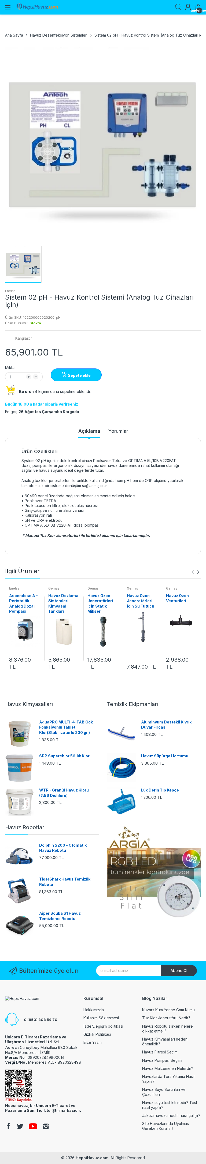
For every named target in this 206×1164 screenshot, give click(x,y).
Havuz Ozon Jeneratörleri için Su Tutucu (140, 600)
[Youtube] (33, 1127)
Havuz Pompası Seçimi (162, 1060)
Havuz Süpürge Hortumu (164, 756)
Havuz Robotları (25, 827)
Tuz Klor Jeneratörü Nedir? (166, 1018)
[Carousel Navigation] (195, 572)
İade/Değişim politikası (103, 1026)
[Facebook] (8, 1127)
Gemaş (53, 588)
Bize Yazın (92, 1042)
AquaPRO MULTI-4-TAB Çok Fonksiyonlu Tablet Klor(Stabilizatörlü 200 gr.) (66, 727)
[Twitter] (20, 1127)
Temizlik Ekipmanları (132, 704)
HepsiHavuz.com (92, 1157)
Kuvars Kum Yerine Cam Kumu (168, 1009)
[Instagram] (46, 1127)
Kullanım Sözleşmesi (101, 1018)
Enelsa (10, 291)
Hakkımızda (93, 1009)
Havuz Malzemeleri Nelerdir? (167, 1068)
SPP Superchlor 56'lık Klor (64, 756)
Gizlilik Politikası (97, 1034)
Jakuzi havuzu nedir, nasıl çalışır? (171, 1115)
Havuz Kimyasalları (29, 704)
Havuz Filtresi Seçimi (160, 1052)
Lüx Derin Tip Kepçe (160, 790)
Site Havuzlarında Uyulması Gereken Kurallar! (166, 1126)
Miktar (10, 367)
